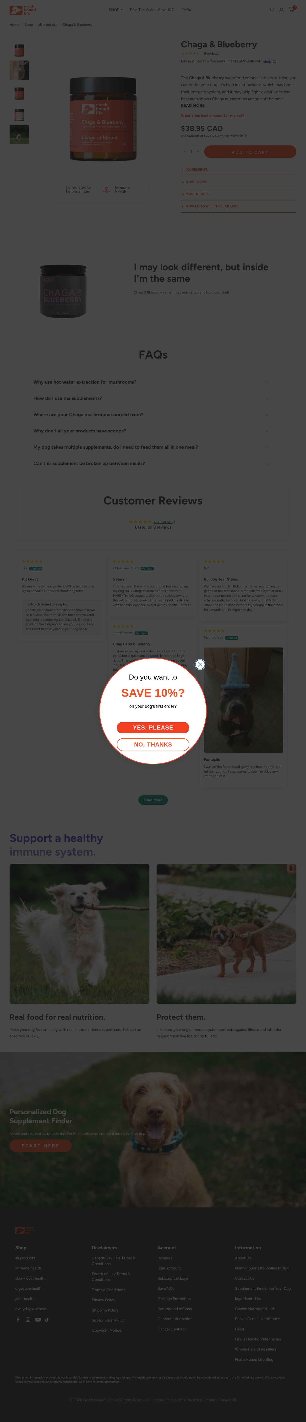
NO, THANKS (153, 744)
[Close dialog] (200, 664)
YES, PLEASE (153, 727)
